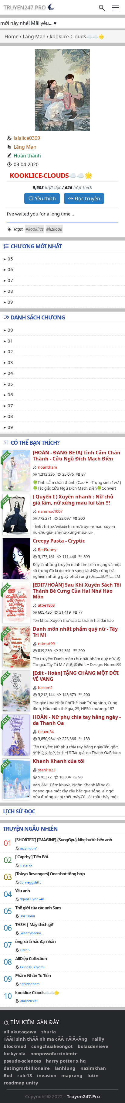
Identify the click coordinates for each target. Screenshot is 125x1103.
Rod (8, 1075)
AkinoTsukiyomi (31, 967)
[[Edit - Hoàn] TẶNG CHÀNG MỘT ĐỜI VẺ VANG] (16, 690)
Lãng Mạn (25, 146)
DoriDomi (27, 916)
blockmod (15, 1046)
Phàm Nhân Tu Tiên (33, 975)
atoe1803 (46, 605)
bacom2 (45, 687)
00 (10, 330)
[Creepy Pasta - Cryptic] (16, 558)
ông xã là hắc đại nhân (35, 941)
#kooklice (34, 229)
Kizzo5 (24, 950)
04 (10, 373)
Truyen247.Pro (25, 7)
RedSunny (47, 549)
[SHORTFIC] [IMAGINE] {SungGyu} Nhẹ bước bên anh (63, 840)
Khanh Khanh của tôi (59, 761)
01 (10, 341)
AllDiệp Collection (31, 958)
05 (10, 259)
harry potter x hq (66, 1061)
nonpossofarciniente (54, 1053)
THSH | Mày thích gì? (34, 924)
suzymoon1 (28, 848)
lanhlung (65, 1068)
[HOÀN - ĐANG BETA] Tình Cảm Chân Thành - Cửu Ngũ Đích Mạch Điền (76, 455)
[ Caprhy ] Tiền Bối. (32, 857)
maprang (72, 1075)
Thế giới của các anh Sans (38, 908)
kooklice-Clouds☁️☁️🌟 (37, 992)
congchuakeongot (52, 1046)
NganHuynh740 (31, 899)
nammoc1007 (50, 511)
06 (10, 269)
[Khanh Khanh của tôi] (16, 778)
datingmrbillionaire (27, 1068)
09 (10, 302)
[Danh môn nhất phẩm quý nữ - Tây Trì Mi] (16, 646)
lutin (93, 1075)
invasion (46, 1075)
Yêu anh (22, 891)
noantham (47, 467)
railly (98, 1039)
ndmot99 (46, 643)
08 (10, 291)
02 (10, 351)
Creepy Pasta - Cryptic (59, 540)
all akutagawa (20, 1032)
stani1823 (46, 770)
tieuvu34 (46, 731)
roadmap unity (21, 1083)
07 (10, 280)
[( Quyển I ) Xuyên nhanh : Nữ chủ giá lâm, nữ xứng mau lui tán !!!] (16, 514)
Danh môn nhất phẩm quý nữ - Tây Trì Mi (75, 632)
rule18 (24, 1075)
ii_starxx (25, 865)
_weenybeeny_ (30, 933)
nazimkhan (93, 1068)
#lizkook (54, 229)
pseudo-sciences (22, 1061)
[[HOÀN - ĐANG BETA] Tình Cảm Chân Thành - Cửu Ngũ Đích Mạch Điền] (16, 470)
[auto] (51, 7)
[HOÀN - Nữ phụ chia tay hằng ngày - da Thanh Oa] (16, 734)
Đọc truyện (87, 198)
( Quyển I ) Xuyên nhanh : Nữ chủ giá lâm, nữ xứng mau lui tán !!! (73, 499)
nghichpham (29, 983)
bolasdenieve (93, 1046)
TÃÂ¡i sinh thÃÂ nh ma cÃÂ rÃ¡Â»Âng (45, 1039)
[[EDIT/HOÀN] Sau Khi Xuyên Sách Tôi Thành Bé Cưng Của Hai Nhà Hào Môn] (16, 602)
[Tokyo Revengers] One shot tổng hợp (50, 874)
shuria (48, 1032)
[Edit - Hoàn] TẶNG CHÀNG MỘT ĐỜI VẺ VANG (76, 676)
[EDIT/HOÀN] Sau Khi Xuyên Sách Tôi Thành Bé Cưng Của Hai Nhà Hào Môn (77, 590)
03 (10, 362)
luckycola (14, 1053)
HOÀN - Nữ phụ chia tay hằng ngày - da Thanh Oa (77, 720)
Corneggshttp (30, 882)
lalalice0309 (27, 138)
